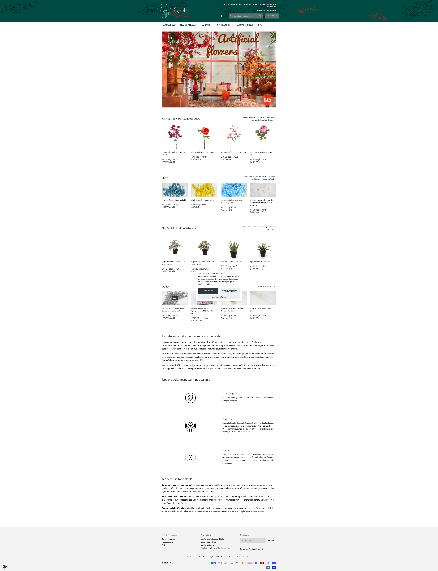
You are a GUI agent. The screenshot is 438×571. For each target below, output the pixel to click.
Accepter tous (208, 291)
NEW (260, 25)
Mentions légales (208, 557)
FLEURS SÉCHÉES (168, 25)
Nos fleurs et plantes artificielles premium (215, 548)
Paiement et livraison (228, 557)
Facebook (252, 549)
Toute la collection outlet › (267, 286)
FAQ (163, 545)
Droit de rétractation (243, 557)
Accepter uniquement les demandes (229, 291)
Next (271, 70)
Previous (166, 70)
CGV (217, 557)
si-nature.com (259, 511)
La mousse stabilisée (208, 542)
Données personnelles (194, 557)
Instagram (244, 549)
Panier (274, 16)
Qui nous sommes (168, 539)
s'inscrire (271, 540)
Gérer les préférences (219, 297)
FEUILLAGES (206, 25)
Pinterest (259, 549)
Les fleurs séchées (207, 545)
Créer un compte (271, 10)
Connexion (259, 10)
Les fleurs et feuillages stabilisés (212, 539)
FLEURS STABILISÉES (188, 25)
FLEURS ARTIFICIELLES (244, 25)
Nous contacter (167, 542)
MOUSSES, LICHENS (223, 25)
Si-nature (170, 563)
